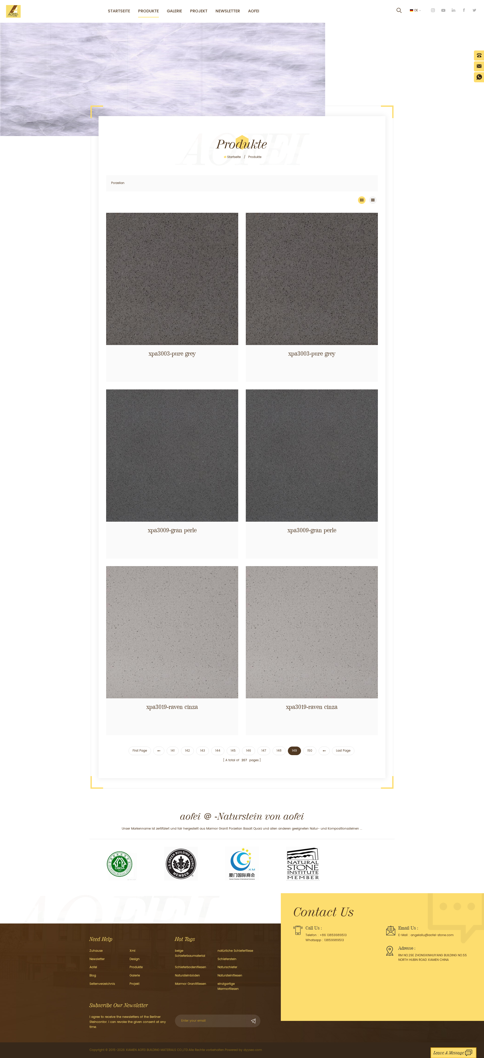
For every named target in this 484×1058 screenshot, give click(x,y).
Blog (92, 975)
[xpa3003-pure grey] (172, 279)
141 (173, 750)
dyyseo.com (253, 1050)
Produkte (148, 11)
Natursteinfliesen (230, 975)
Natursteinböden (187, 975)
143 (202, 750)
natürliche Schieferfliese (235, 950)
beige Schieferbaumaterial (190, 953)
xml (132, 950)
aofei (93, 967)
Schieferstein (227, 959)
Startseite (119, 11)
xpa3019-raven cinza (172, 706)
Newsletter (228, 11)
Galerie (174, 11)
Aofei (253, 11)
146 (248, 750)
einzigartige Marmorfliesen (228, 986)
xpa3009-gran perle (172, 530)
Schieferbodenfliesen (190, 967)
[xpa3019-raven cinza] (172, 632)
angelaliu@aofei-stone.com (432, 935)
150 (309, 750)
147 (263, 750)
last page (343, 750)
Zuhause (96, 950)
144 (217, 750)
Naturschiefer (227, 967)
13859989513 (334, 940)
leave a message (449, 1052)
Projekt (198, 11)
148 (279, 750)
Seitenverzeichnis (102, 984)
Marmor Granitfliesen (190, 984)
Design (135, 959)
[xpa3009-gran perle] (172, 455)
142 (187, 750)
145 (233, 750)
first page (140, 750)
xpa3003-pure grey (172, 353)
